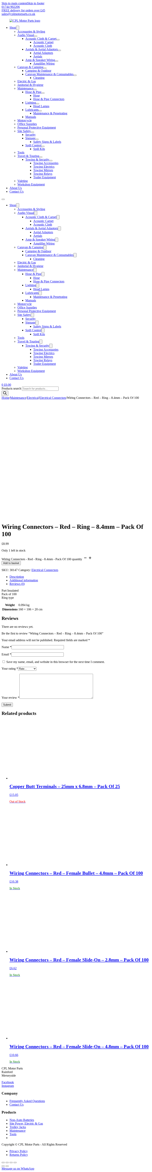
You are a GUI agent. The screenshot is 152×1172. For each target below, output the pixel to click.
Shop (13, 27)
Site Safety (24, 131)
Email (6, 654)
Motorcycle (24, 120)
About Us (16, 188)
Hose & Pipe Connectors (48, 99)
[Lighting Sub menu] (37, 103)
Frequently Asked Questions (27, 1101)
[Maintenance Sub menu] (35, 89)
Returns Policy (19, 1154)
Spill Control (33, 145)
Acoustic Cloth (42, 45)
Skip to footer (35, 3)
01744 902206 (11, 6)
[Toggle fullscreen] (7, 1162)
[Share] (11, 1162)
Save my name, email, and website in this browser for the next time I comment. (55, 662)
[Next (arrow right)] (7, 1166)
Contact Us (17, 191)
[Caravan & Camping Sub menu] (45, 68)
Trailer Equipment (44, 177)
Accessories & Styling (31, 31)
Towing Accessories (45, 163)
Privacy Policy (19, 1151)
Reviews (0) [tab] (17, 584)
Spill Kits (39, 149)
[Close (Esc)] (15, 1162)
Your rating (10, 668)
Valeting (22, 181)
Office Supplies (27, 124)
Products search (12, 388)
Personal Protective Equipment (36, 127)
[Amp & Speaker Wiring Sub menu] (56, 61)
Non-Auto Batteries (22, 1120)
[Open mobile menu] (3, 199)
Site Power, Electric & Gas (26, 1123)
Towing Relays (42, 173)
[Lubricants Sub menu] (40, 110)
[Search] (5, 393)
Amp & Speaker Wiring (40, 60)
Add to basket (11, 563)
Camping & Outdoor (38, 70)
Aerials (37, 56)
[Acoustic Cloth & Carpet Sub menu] (58, 39)
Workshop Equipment (31, 184)
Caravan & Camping (30, 67)
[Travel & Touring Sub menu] (40, 157)
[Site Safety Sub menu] (32, 132)
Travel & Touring (28, 156)
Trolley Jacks (18, 1127)
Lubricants (32, 109)
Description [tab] (17, 576)
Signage (30, 138)
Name (6, 647)
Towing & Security (37, 159)
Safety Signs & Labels (47, 141)
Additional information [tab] (24, 580)
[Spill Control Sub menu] (43, 146)
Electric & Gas (26, 81)
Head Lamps (41, 106)
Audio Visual (25, 35)
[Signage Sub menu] (37, 139)
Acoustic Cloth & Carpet (40, 38)
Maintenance (25, 88)
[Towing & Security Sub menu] (50, 160)
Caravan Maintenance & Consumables (49, 74)
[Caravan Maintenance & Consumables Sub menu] (75, 75)
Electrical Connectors (52, 397)
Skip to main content (14, 3)
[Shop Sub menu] (17, 28)
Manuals (30, 117)
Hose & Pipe (33, 92)
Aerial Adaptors (43, 53)
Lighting (30, 102)
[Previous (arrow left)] (3, 1166)
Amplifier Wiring (44, 63)
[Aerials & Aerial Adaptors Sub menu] (59, 50)
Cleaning (39, 77)
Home (5, 397)
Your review (10, 697)
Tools (20, 152)
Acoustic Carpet (43, 42)
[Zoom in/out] (3, 1162)
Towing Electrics (43, 166)
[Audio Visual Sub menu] (35, 36)
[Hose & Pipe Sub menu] (43, 93)
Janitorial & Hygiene (30, 85)
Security (30, 134)
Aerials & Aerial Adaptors (41, 49)
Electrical (33, 397)
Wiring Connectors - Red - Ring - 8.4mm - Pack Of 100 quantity (42, 559)
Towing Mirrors (43, 170)
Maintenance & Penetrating (50, 113)
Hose (36, 95)
